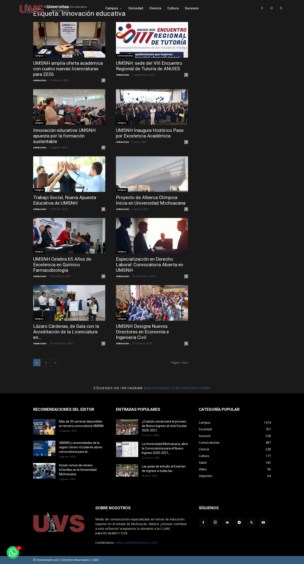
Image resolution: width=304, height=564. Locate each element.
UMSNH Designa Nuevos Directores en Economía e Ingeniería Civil (142, 332)
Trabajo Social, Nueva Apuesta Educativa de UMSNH (64, 200)
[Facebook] (262, 8)
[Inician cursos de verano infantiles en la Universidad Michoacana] (44, 471)
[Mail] (227, 522)
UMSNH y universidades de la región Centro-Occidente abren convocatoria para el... (80, 447)
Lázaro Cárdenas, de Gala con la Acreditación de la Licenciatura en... (66, 332)
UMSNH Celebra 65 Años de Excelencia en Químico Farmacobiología (62, 264)
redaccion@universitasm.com (136, 542)
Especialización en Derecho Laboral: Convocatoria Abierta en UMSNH (149, 264)
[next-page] (55, 362)
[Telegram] (239, 522)
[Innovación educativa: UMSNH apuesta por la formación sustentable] (69, 107)
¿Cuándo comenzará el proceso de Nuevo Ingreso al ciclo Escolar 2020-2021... (164, 426)
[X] (281, 8)
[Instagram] (271, 8)
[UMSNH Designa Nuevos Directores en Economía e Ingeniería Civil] (152, 303)
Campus (39, 55)
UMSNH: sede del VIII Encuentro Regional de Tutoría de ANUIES (149, 65)
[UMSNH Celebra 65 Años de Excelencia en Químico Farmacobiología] (69, 236)
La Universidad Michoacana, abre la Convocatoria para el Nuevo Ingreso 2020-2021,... (165, 448)
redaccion (39, 80)
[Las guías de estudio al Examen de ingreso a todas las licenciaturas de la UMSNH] (127, 470)
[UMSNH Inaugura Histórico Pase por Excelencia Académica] (152, 107)
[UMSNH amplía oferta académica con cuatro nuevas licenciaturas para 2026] (69, 40)
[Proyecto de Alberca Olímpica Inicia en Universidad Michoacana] (152, 174)
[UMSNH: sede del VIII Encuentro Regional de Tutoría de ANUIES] (152, 40)
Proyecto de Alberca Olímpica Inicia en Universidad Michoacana (150, 200)
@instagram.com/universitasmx (177, 388)
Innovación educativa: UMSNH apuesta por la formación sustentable (64, 136)
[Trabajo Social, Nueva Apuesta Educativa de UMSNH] (69, 174)
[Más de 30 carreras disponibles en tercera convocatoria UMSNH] (44, 427)
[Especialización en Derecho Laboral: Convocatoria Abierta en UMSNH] (152, 236)
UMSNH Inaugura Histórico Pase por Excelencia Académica (150, 133)
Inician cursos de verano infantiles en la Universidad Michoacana (78, 469)
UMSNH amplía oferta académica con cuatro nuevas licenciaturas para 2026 (68, 68)
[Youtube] (263, 522)
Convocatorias (125, 55)
